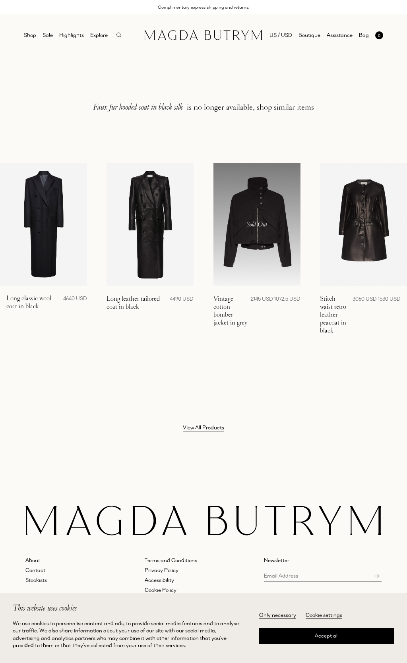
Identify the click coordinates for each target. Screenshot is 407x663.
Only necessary (277, 615)
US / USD (280, 35)
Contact (35, 570)
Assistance (340, 35)
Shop (30, 35)
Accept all (327, 635)
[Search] (119, 35)
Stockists (36, 580)
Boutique (309, 35)
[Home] (203, 35)
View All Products (203, 427)
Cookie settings (324, 615)
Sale (48, 35)
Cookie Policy (160, 590)
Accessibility (159, 580)
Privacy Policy (161, 570)
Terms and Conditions (171, 560)
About (32, 560)
